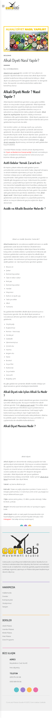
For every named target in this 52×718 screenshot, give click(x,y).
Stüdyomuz (6, 603)
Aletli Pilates (7, 626)
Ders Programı (8, 640)
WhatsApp (48, 714)
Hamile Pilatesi (8, 629)
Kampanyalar (7, 600)
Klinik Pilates (7, 633)
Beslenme (7, 55)
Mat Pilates (6, 636)
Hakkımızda (6, 593)
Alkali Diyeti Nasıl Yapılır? (21, 60)
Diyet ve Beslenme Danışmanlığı (18, 152)
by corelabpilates (11, 69)
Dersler (5, 596)
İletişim (5, 607)
